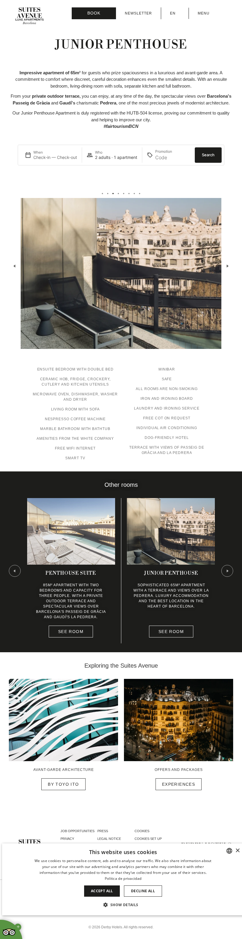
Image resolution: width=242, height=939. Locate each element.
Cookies (142, 831)
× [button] (237, 850)
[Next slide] (227, 266)
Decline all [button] (143, 890)
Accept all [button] (102, 890)
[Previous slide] (15, 266)
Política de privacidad (123, 878)
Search (208, 154)
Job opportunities (77, 831)
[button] (123, 904)
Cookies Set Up (148, 838)
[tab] (102, 193)
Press (102, 831)
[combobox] (229, 851)
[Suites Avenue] (29, 16)
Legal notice (109, 838)
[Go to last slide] (15, 571)
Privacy (67, 838)
